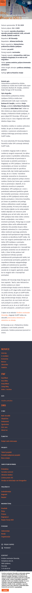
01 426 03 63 (6, 568)
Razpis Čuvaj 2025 (7, 520)
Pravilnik (4, 508)
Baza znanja (5, 458)
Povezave (4, 526)
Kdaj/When (5, 384)
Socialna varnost (7, 472)
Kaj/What (4, 378)
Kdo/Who (4, 381)
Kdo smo (4, 427)
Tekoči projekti (6, 452)
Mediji (3, 534)
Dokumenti (5, 421)
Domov (5, 17)
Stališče (4, 367)
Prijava (3, 514)
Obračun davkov (7, 475)
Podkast (7, 548)
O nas (3, 411)
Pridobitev (5, 469)
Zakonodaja (5, 531)
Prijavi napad (12, 17)
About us (4, 430)
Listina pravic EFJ (7, 478)
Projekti (4, 447)
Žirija (3, 511)
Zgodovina (5, 424)
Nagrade (4, 494)
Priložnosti (5, 487)
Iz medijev (4, 356)
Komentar (4, 359)
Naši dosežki (5, 416)
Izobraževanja (6, 492)
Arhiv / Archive (6, 389)
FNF (3, 374)
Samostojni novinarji (8, 464)
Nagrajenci (5, 517)
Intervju (4, 353)
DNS (3, 405)
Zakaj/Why (5, 387)
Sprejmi (5, 590)
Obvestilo (4, 365)
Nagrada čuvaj (6, 503)
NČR (2, 396)
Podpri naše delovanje (9, 441)
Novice (5, 349)
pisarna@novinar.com (10, 571)
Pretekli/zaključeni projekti (10, 455)
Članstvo (4, 436)
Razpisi (3, 497)
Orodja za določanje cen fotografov (13, 481)
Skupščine (4, 419)
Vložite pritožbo (6, 401)
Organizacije (5, 537)
